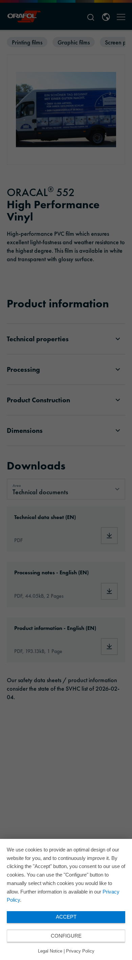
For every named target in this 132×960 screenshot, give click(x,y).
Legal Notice (50, 951)
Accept (66, 917)
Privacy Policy (80, 951)
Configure (66, 936)
